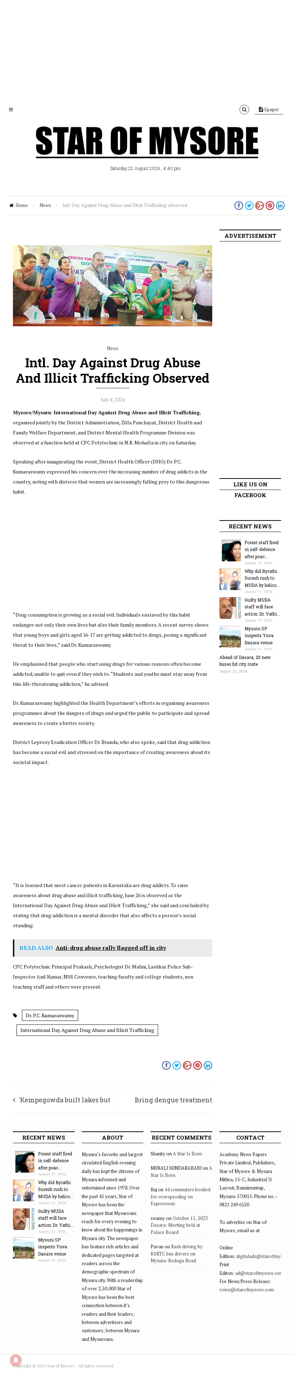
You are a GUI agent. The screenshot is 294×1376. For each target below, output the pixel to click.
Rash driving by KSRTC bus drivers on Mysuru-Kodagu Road (177, 1253)
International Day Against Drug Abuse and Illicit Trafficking (87, 1030)
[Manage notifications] (16, 1360)
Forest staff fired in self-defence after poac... (262, 549)
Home (21, 205)
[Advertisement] (147, 50)
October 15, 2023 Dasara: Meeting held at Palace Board (179, 1225)
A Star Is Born (187, 1153)
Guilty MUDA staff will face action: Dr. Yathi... (262, 607)
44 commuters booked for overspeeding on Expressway (180, 1196)
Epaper (271, 109)
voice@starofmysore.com (246, 1289)
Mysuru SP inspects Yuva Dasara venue (259, 635)
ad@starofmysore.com (259, 1273)
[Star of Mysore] (147, 151)
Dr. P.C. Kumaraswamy (50, 1015)
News (45, 205)
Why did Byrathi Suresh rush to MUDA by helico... (262, 578)
